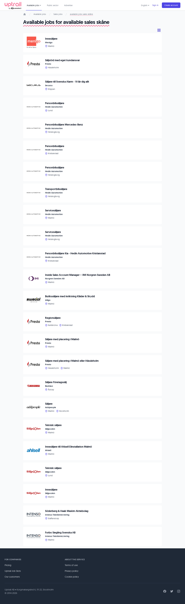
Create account (171, 5)
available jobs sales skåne (81, 14)
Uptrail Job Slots (13, 570)
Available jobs (40, 14)
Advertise (68, 5)
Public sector (52, 5)
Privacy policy (71, 570)
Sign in (155, 5)
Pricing (8, 565)
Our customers (12, 576)
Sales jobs (57, 14)
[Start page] (24, 14)
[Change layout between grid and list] (159, 30)
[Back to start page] (13, 5)
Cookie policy (72, 576)
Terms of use (71, 565)
